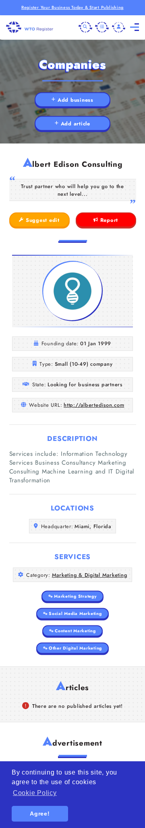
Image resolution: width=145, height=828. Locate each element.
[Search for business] (85, 27)
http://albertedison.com (94, 405)
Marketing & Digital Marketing (89, 575)
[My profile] (119, 27)
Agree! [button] (40, 813)
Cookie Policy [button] (35, 792)
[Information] (102, 27)
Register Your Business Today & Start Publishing (72, 7)
